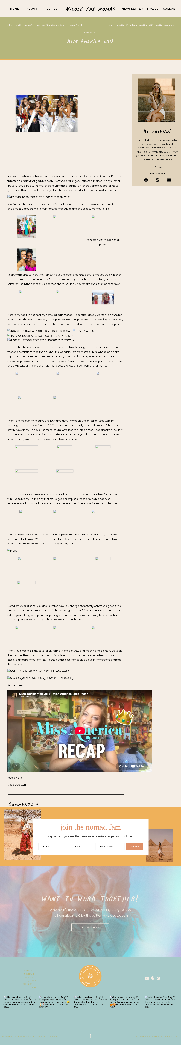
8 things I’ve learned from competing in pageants (46, 25)
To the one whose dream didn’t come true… (140, 25)
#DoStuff (91, 32)
